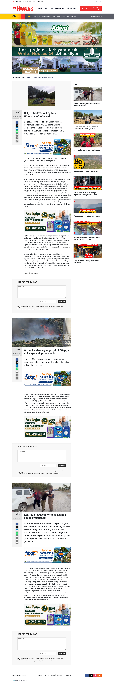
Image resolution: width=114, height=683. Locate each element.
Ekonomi (65, 8)
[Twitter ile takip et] (91, 675)
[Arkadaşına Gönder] (17, 134)
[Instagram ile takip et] (95, 675)
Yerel (51, 8)
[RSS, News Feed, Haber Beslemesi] (99, 675)
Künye (47, 675)
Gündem (58, 8)
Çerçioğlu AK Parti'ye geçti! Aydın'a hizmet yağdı (48, 16)
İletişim (53, 675)
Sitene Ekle (40, 1)
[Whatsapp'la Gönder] (17, 131)
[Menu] (82, 8)
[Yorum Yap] (17, 141)
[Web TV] (97, 1)
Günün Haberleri (27, 1)
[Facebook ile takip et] (87, 675)
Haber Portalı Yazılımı (21, 680)
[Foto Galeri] (101, 1)
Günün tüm (96, 16)
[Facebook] (17, 122)
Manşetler (18, 1)
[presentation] (18, 17)
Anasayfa (17, 77)
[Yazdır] (17, 137)
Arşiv (34, 1)
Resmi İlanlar (42, 8)
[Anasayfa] (13, 1)
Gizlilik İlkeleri (60, 675)
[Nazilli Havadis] (22, 8)
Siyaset (73, 8)
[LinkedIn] (17, 128)
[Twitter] (17, 125)
